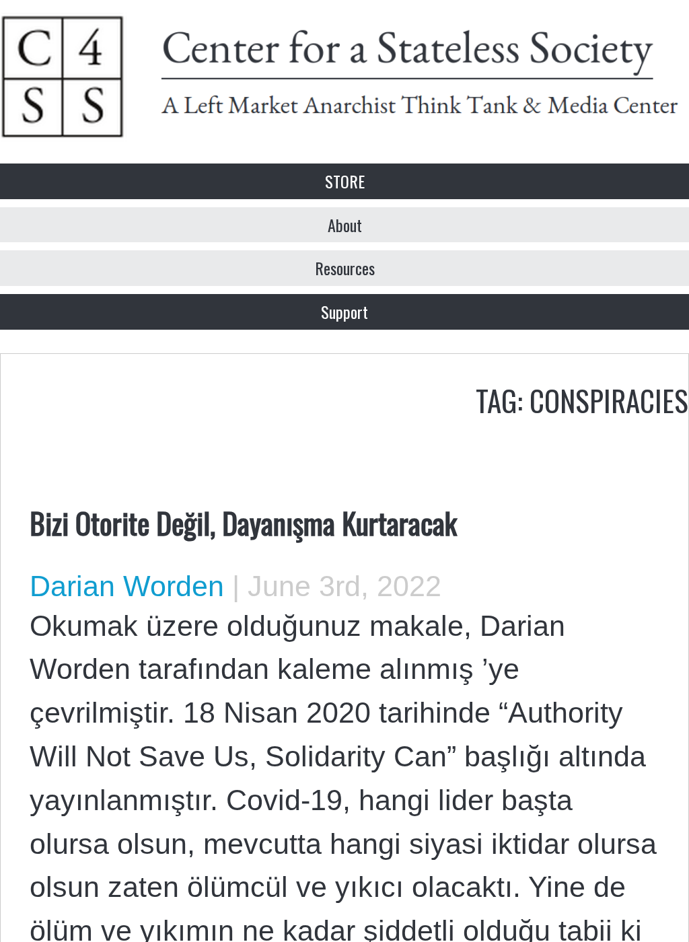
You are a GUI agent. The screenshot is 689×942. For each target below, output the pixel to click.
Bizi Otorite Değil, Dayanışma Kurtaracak (243, 522)
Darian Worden (127, 586)
